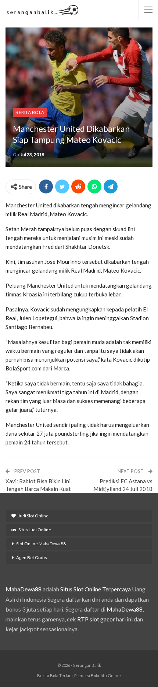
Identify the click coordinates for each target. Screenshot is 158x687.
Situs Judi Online (34, 529)
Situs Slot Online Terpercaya (95, 589)
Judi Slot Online (33, 515)
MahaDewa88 (24, 589)
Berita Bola (29, 112)
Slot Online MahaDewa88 (41, 543)
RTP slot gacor (96, 619)
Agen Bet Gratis (31, 557)
